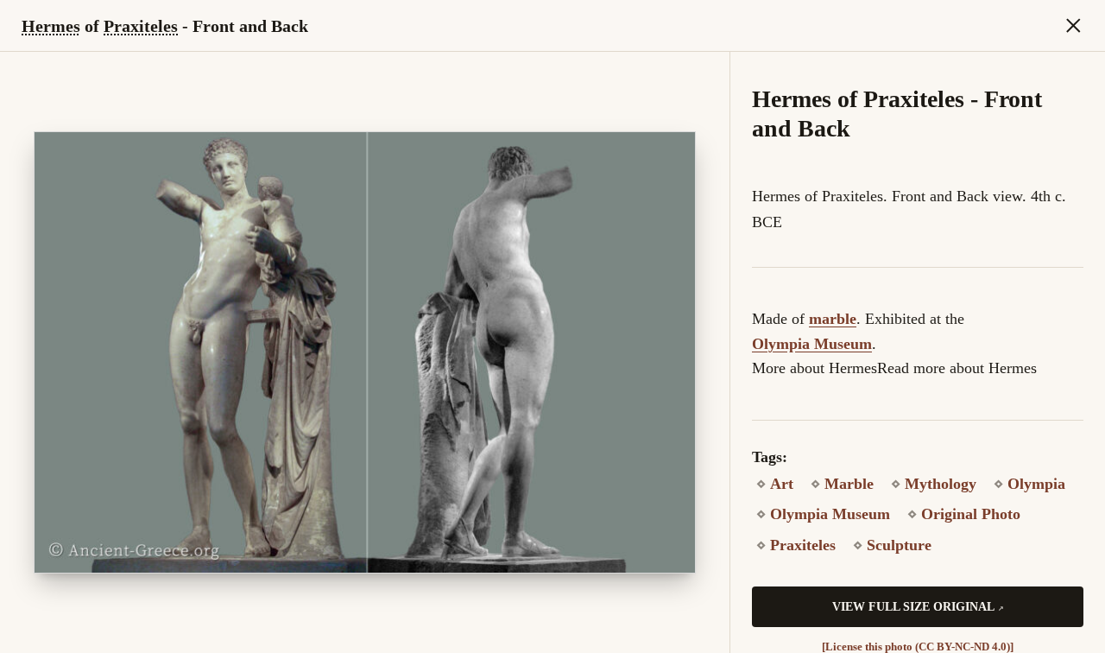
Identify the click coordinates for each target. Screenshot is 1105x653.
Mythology (940, 483)
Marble (849, 483)
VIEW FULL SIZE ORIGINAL (913, 606)
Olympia (1036, 483)
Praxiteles (141, 25)
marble (832, 318)
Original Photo (970, 514)
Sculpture (899, 545)
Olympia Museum (812, 343)
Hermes (51, 25)
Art (781, 483)
